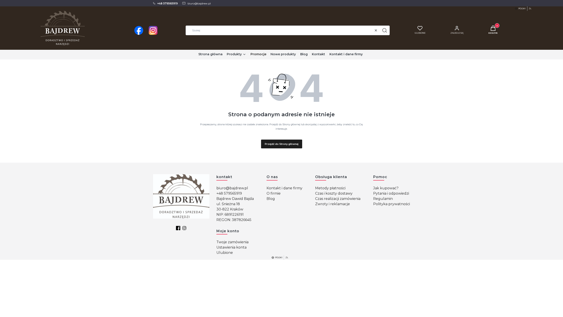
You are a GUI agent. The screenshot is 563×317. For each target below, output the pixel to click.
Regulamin (383, 199)
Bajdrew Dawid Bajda (235, 199)
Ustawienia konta (231, 247)
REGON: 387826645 (233, 220)
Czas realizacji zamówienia (337, 199)
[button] (385, 30)
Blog (271, 199)
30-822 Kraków (229, 209)
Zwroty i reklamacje (332, 204)
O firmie (274, 193)
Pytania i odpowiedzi (391, 193)
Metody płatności (330, 188)
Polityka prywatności (391, 204)
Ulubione (224, 253)
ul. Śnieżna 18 (228, 204)
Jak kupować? (385, 188)
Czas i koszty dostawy (334, 193)
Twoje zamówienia (232, 242)
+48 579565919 (229, 193)
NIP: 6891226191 (230, 214)
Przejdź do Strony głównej (281, 144)
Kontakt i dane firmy (284, 188)
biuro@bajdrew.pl (232, 188)
